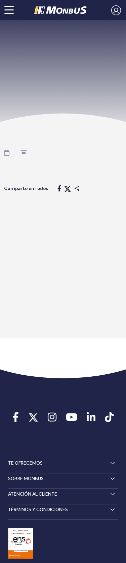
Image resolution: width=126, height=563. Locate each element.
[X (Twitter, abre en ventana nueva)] (33, 419)
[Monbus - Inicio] (60, 10)
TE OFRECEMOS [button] (25, 463)
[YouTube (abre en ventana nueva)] (71, 419)
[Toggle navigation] (9, 10)
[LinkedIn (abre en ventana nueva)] (91, 419)
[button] (114, 10)
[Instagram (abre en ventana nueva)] (52, 419)
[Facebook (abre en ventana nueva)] (16, 419)
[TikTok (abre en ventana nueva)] (109, 419)
